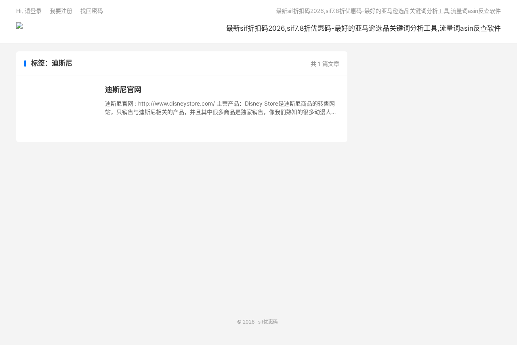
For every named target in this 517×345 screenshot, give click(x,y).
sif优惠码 (19, 28)
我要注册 (61, 10)
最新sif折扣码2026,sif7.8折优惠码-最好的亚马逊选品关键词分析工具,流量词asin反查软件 (363, 28)
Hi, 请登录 (29, 10)
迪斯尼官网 (123, 89)
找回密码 (91, 10)
